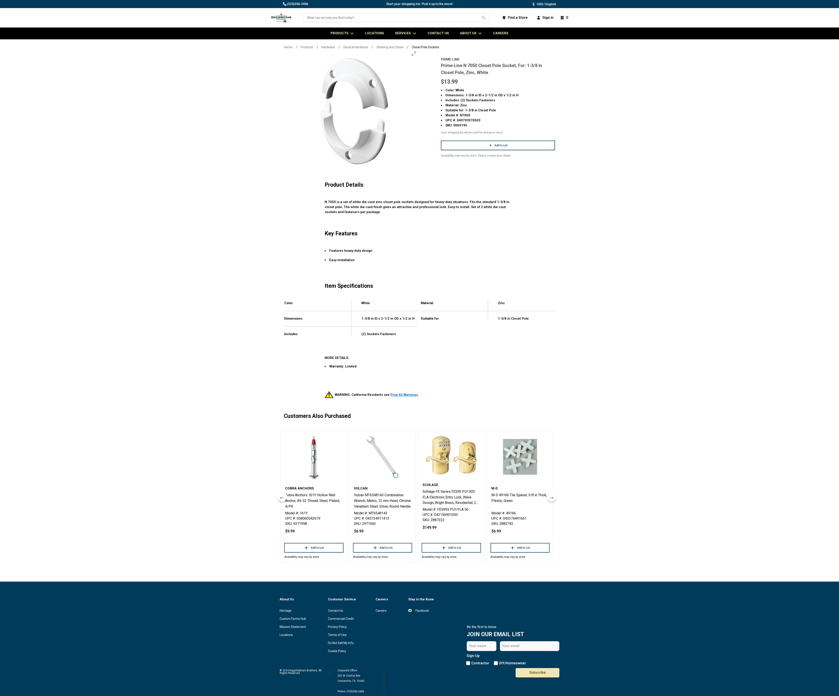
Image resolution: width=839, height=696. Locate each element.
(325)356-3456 (297, 4)
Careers (500, 33)
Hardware (328, 47)
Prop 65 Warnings (404, 395)
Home (288, 47)
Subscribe (537, 672)
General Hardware (355, 47)
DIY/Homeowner (512, 663)
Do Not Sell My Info (341, 643)
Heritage (285, 610)
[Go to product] (314, 457)
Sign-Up (473, 656)
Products (307, 47)
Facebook (422, 610)
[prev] (282, 497)
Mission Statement (293, 627)
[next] (551, 497)
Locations (286, 635)
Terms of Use (337, 635)
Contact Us (335, 610)
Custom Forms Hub (293, 618)
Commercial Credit (341, 618)
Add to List (501, 145)
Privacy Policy (337, 627)
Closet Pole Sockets (425, 47)
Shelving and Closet (390, 47)
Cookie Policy (337, 651)
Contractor (480, 663)
